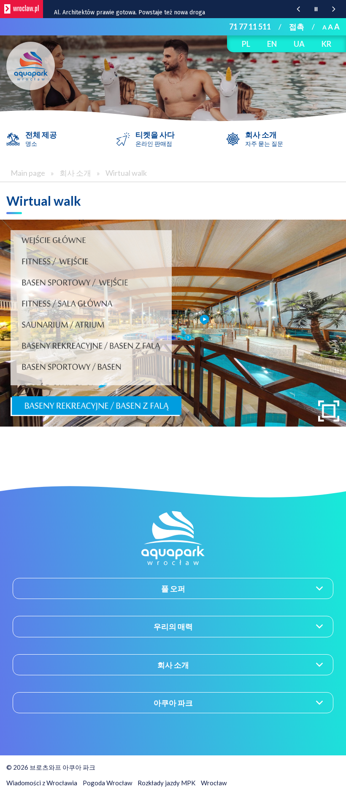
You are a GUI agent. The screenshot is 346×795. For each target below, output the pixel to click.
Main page (28, 172)
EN (272, 43)
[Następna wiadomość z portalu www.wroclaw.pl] (334, 9)
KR (326, 43)
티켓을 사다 (155, 138)
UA (299, 43)
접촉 (296, 26)
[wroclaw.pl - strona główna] (21, 9)
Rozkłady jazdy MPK (166, 783)
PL (246, 43)
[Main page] (30, 66)
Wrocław (214, 783)
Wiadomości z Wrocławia (41, 783)
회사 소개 (264, 138)
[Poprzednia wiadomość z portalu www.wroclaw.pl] (298, 9)
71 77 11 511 (250, 26)
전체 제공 (41, 138)
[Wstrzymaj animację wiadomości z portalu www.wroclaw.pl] (316, 9)
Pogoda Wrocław (107, 783)
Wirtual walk (126, 172)
